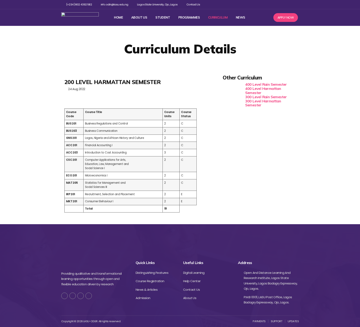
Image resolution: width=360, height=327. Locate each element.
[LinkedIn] (88, 296)
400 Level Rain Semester (266, 84)
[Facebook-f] (64, 296)
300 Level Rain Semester (266, 96)
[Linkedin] (289, 4)
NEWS (240, 17)
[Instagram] (282, 4)
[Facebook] (269, 4)
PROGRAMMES (189, 17)
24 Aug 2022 (76, 89)
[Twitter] (276, 4)
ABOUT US (139, 17)
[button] (285, 17)
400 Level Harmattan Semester (263, 90)
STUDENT (162, 17)
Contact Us (193, 4)
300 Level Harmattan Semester (263, 103)
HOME (118, 17)
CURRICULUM (218, 17)
